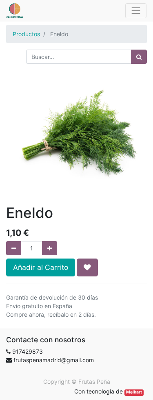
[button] (87, 267)
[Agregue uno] (49, 248)
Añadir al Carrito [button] (40, 267)
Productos (26, 33)
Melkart (134, 392)
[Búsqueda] (139, 57)
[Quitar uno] (13, 248)
